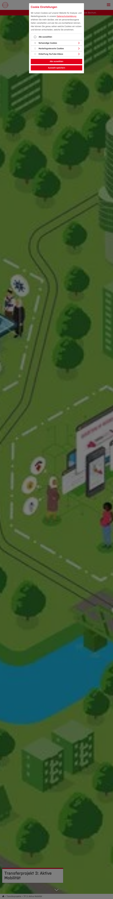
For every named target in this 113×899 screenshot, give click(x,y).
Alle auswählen (45, 37)
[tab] (57, 43)
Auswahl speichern (56, 68)
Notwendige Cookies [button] (48, 43)
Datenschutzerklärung (66, 16)
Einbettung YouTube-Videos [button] (51, 54)
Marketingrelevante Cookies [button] (51, 48)
